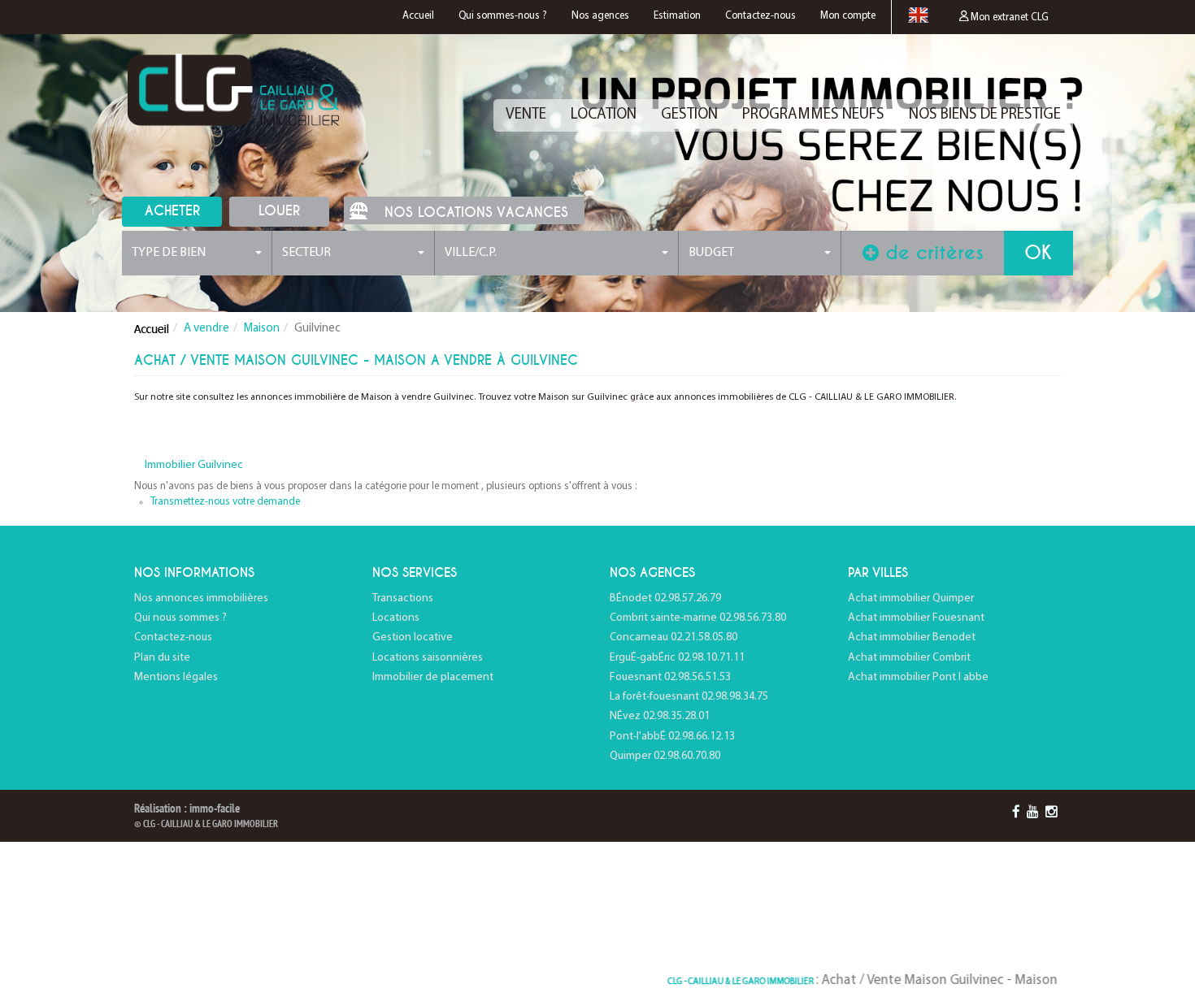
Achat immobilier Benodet (912, 637)
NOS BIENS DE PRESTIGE (985, 115)
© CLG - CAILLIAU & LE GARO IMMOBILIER (206, 824)
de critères (931, 253)
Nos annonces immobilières (201, 598)
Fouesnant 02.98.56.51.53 (670, 677)
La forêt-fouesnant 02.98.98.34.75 (689, 697)
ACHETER (172, 210)
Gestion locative (412, 637)
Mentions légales (176, 677)
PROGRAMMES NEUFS (813, 115)
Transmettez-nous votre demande (225, 501)
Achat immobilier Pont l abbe (918, 677)
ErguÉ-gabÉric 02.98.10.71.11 (677, 658)
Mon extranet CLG (1008, 17)
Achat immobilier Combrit (909, 658)
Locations (395, 618)
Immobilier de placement (432, 677)
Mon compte (848, 16)
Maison (262, 329)
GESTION (689, 115)
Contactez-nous (760, 16)
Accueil (418, 16)
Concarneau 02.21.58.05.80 (673, 637)
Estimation (677, 16)
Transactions (402, 598)
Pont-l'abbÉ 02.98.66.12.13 (672, 736)
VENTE (526, 115)
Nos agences (600, 16)
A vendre (206, 329)
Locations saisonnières (427, 658)
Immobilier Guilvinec (194, 465)
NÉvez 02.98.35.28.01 (660, 716)
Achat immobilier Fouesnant (916, 618)
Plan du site (162, 658)
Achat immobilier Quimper (911, 598)
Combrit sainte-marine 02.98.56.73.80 (698, 618)
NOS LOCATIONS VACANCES (476, 212)
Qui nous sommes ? (180, 618)
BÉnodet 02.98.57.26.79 (665, 598)
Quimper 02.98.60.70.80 (665, 756)
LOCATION (604, 115)
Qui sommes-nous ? (502, 16)
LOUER (279, 210)
